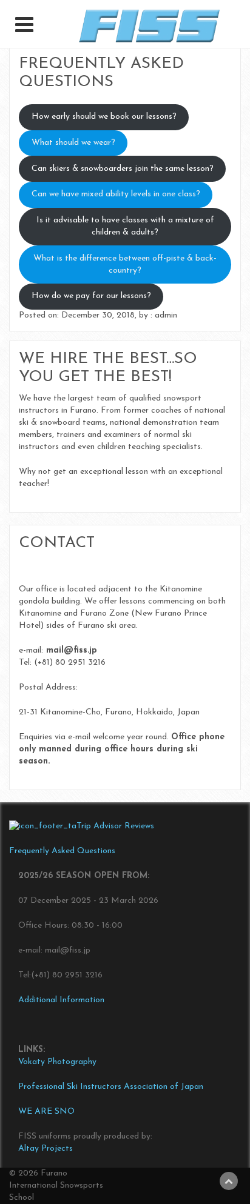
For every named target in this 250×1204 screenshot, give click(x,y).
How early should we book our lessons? (104, 116)
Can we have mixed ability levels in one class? (116, 194)
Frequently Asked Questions (62, 851)
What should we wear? (73, 142)
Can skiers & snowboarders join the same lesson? (123, 168)
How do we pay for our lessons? (91, 296)
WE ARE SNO (46, 1111)
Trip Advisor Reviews (115, 826)
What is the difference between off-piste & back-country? (125, 264)
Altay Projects (45, 1148)
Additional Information (61, 1000)
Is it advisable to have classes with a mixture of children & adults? (125, 226)
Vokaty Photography (57, 1061)
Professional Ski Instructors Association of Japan (110, 1086)
